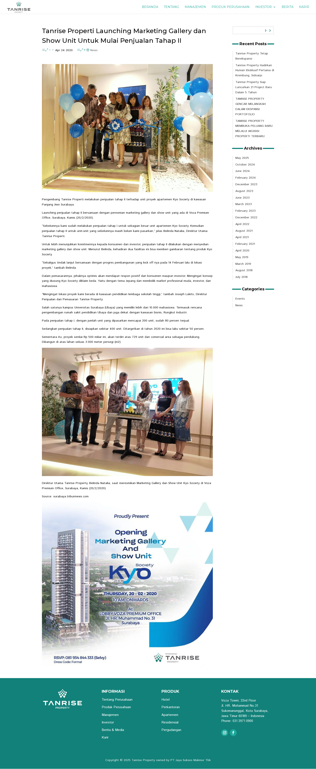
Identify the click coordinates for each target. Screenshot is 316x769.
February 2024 (245, 178)
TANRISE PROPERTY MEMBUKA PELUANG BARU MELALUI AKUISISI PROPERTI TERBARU (254, 128)
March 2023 (243, 204)
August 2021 (244, 231)
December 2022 (246, 217)
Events (240, 299)
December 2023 (246, 184)
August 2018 (244, 270)
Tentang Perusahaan (117, 699)
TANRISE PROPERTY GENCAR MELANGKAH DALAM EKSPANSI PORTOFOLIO (250, 106)
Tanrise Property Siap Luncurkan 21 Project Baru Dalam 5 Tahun (253, 87)
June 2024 (242, 171)
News (94, 50)
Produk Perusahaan (231, 7)
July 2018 (241, 277)
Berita (287, 7)
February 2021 (245, 244)
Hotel (165, 699)
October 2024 (245, 164)
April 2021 (242, 237)
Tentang (171, 7)
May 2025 (242, 158)
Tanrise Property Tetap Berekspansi (251, 56)
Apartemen (169, 714)
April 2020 (242, 250)
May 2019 (241, 257)
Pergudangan (171, 730)
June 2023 (242, 198)
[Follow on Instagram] (224, 732)
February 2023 (245, 211)
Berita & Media (113, 730)
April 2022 (242, 224)
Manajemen (195, 7)
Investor (263, 7)
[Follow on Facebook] (233, 732)
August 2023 (244, 191)
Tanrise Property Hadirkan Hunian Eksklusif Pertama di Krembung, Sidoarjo (254, 70)
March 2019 (243, 264)
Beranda (150, 7)
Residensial (169, 722)
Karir (304, 7)
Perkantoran (170, 707)
